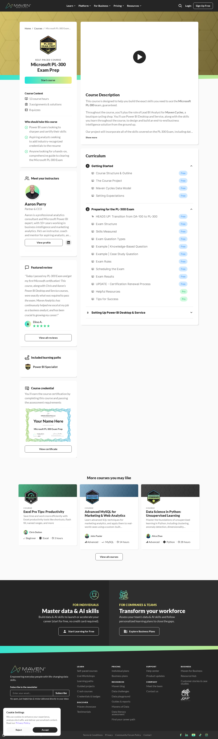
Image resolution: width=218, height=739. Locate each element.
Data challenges (120, 691)
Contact (147, 735)
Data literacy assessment (119, 713)
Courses (38, 28)
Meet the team (154, 686)
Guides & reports (121, 701)
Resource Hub (188, 675)
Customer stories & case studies (194, 682)
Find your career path (123, 719)
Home (28, 28)
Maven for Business (191, 670)
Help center (152, 670)
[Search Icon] (180, 6)
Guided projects (86, 686)
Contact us (152, 691)
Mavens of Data (120, 706)
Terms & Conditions (93, 735)
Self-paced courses (87, 670)
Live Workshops (86, 675)
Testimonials (84, 711)
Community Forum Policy (128, 735)
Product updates (155, 675)
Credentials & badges (88, 696)
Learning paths (85, 680)
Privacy (109, 735)
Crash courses (85, 691)
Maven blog (118, 686)
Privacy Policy (23, 723)
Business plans (120, 675)
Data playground (121, 696)
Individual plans (120, 670)
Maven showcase (86, 706)
